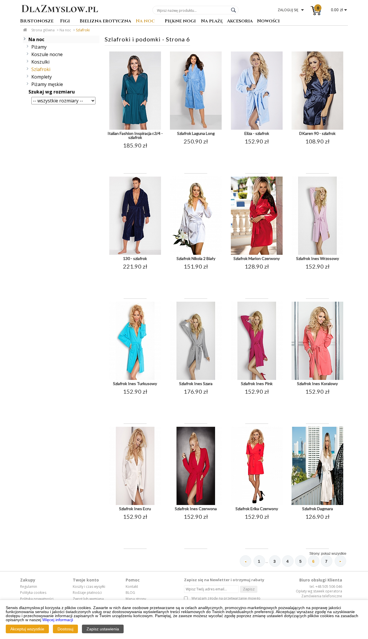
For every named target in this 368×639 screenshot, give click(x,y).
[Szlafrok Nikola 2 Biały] (196, 254)
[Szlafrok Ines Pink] (257, 379)
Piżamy (39, 47)
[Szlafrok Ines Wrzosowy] (317, 254)
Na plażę (212, 21)
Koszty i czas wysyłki (89, 586)
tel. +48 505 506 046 (326, 586)
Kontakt (132, 586)
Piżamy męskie (47, 84)
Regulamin (28, 586)
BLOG (130, 592)
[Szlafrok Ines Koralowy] (317, 379)
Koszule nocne (47, 54)
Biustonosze (36, 21)
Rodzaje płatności (87, 592)
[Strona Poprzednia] (245, 561)
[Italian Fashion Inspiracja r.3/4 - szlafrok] (135, 129)
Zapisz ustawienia (103, 629)
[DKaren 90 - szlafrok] (317, 129)
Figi (65, 21)
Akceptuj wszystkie (27, 629)
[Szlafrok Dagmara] (317, 504)
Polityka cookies (33, 592)
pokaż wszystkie (333, 554)
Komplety (41, 77)
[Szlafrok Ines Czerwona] (196, 504)
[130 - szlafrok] (135, 254)
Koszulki (40, 62)
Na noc (145, 21)
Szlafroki (83, 30)
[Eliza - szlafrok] (257, 129)
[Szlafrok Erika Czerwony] (257, 504)
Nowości (268, 21)
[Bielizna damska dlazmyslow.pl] (59, 16)
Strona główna (43, 30)
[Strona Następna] (340, 561)
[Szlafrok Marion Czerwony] (257, 254)
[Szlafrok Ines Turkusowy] (135, 379)
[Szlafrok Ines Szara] (196, 379)
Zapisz (249, 589)
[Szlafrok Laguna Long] (196, 129)
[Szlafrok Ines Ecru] (135, 504)
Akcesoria (240, 21)
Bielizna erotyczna (105, 21)
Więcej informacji (57, 619)
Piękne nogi (180, 21)
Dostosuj (65, 629)
